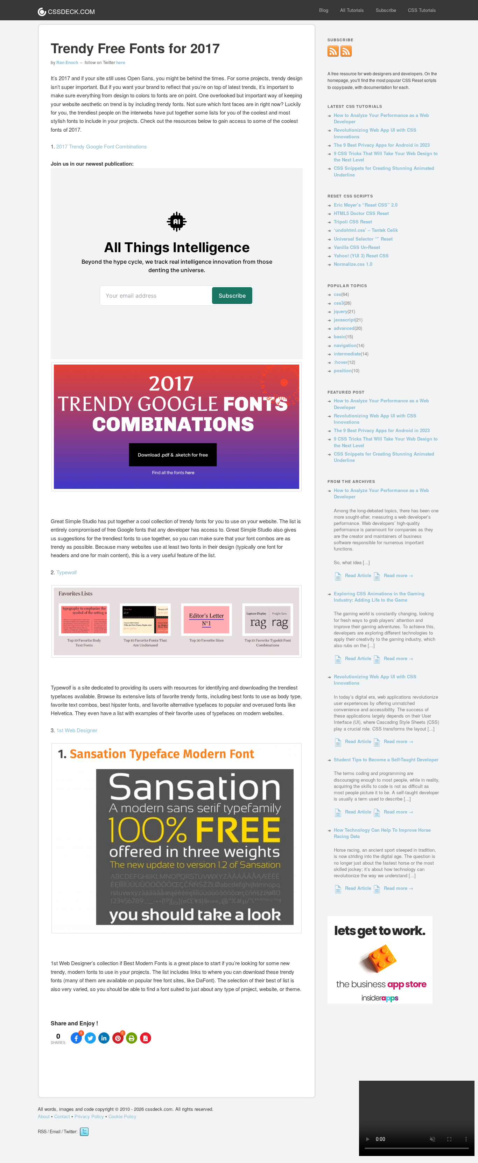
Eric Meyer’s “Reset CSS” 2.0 (366, 204)
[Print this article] (131, 1038)
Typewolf (66, 572)
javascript (344, 319)
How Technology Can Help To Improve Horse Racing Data (382, 832)
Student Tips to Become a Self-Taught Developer (386, 759)
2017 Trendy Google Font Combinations (101, 146)
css (337, 294)
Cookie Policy (122, 1116)
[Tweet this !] (90, 1038)
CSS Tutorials (422, 10)
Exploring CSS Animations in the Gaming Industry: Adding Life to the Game (379, 596)
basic (339, 336)
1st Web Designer (76, 730)
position (343, 370)
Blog (323, 10)
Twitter (84, 1131)
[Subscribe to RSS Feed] (333, 54)
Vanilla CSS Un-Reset (357, 247)
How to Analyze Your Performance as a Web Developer (381, 118)
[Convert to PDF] (145, 1038)
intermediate (347, 353)
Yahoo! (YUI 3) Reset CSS (361, 255)
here (120, 62)
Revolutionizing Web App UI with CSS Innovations (375, 132)
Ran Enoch (67, 62)
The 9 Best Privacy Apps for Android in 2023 (382, 144)
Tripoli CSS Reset (353, 221)
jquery (340, 311)
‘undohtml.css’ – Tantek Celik (366, 230)
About (44, 1116)
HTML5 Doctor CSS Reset (361, 213)
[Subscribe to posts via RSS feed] (346, 54)
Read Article (358, 575)
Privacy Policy (90, 1116)
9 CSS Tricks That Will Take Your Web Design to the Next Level (386, 156)
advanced (344, 328)
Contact (62, 1116)
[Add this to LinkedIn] (104, 1038)
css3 (339, 302)
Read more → (398, 575)
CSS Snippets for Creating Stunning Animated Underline (384, 171)
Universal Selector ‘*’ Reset (363, 238)
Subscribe (386, 10)
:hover (340, 362)
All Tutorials (352, 10)
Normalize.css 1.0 (353, 264)
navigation (345, 345)
